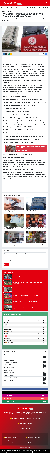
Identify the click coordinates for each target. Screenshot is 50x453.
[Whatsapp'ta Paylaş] (9, 54)
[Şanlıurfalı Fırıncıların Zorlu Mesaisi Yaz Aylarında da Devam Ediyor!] (14, 237)
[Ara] (44, 3)
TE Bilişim (28, 447)
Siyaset (29, 7)
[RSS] (31, 429)
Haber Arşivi (29, 442)
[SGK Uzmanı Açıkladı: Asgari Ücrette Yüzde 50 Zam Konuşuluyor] (14, 220)
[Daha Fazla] (11, 54)
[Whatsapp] (28, 429)
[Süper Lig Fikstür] (45, 351)
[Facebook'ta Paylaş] (4, 54)
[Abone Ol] (46, 53)
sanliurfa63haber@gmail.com (26, 423)
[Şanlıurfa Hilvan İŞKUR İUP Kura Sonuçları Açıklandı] (36, 203)
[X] (21, 429)
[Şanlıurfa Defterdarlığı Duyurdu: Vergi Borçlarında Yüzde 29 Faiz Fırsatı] (14, 203)
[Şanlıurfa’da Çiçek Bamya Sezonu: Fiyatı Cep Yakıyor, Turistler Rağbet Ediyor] (36, 237)
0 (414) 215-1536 (25, 421)
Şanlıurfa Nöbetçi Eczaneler (11, 435)
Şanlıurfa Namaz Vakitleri (10, 437)
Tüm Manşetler (30, 440)
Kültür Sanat (40, 7)
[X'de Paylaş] (6, 54)
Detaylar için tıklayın (25, 346)
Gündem (3, 7)
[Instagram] (24, 429)
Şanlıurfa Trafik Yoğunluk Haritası (34, 437)
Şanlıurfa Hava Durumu (32, 435)
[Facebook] (19, 429)
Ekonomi (23, 7)
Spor (8, 7)
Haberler (4, 11)
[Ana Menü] (46, 3)
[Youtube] (26, 429)
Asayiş (12, 7)
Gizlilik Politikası (28, 452)
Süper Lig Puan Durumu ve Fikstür (12, 440)
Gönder (6, 264)
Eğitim (47, 7)
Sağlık (34, 7)
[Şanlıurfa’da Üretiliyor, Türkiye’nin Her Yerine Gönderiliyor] (36, 220)
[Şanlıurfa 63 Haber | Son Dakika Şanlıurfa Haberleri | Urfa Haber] (12, 3)
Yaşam (17, 7)
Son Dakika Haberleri (9, 442)
